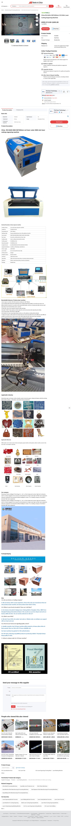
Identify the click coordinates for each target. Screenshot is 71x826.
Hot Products (5, 813)
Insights (38, 814)
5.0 (55, 112)
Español (15, 816)
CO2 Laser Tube (21, 770)
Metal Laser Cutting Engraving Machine (29, 802)
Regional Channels (56, 813)
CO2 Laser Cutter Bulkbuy (50, 806)
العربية (51, 816)
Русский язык (31, 816)
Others (2, 773)
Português (20, 816)
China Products (13, 813)
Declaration (50, 820)
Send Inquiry (45, 28)
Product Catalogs (21, 767)
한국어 (54, 816)
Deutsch (41, 816)
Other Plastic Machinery (42, 786)
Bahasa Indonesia (40, 817)
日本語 (58, 816)
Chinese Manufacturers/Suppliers (23, 813)
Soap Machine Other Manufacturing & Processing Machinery (15, 789)
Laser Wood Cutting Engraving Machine (49, 802)
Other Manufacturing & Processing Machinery (29, 10)
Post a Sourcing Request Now (18, 709)
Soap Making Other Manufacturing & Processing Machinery (15, 792)
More (2, 808)
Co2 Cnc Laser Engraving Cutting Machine (32, 806)
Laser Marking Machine (58, 770)
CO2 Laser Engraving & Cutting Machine (44, 770)
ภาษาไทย (66, 816)
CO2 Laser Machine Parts (6, 770)
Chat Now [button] (56, 28)
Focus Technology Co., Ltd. (26, 820)
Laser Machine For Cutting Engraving (10, 802)
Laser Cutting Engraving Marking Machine (11, 806)
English (11, 816)
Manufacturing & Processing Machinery (12, 10)
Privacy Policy (56, 820)
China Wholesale (34, 813)
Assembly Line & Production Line (27, 786)
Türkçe (29, 817)
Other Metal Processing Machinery (9, 786)
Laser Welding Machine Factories (28, 799)
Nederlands (46, 816)
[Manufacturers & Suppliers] (36, 2)
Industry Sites (48, 813)
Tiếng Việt (33, 817)
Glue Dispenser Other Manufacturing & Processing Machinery (44, 789)
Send (13, 706)
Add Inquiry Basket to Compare (20, 45)
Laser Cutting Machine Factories (45, 799)
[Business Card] (68, 116)
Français (25, 816)
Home (2, 10)
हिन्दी (62, 816)
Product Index (63, 813)
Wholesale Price (42, 813)
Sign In (43, 103)
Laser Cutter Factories (59, 799)
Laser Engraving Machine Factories (10, 799)
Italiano (36, 816)
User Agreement (43, 820)
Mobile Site (33, 814)
